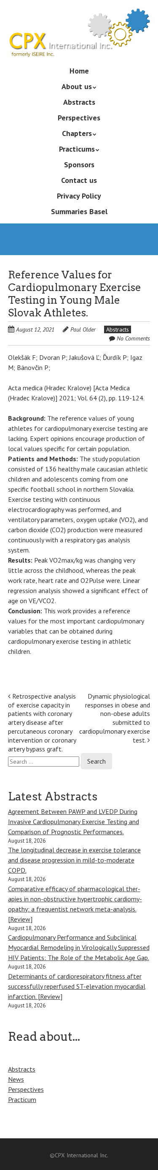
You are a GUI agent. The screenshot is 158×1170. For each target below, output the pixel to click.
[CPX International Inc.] (79, 45)
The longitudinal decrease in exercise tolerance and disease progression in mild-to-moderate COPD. (74, 860)
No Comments (133, 338)
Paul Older (83, 329)
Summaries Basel (79, 211)
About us (77, 86)
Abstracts (79, 102)
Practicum (22, 1099)
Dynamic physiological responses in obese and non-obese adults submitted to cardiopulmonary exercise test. (114, 718)
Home (79, 71)
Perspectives (79, 117)
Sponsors (79, 164)
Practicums (77, 149)
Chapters (77, 133)
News (16, 1079)
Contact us (79, 180)
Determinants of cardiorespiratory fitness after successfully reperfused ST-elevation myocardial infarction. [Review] (76, 986)
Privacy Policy (79, 196)
